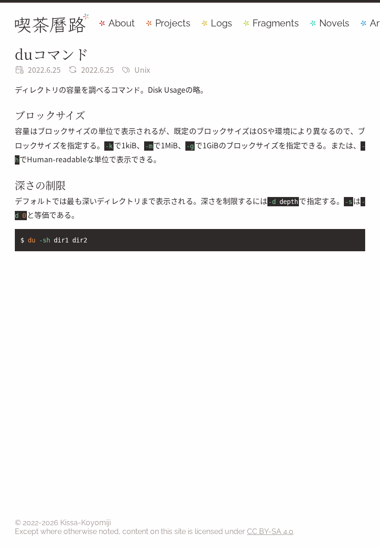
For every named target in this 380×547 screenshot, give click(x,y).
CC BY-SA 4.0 (270, 531)
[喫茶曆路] (52, 23)
